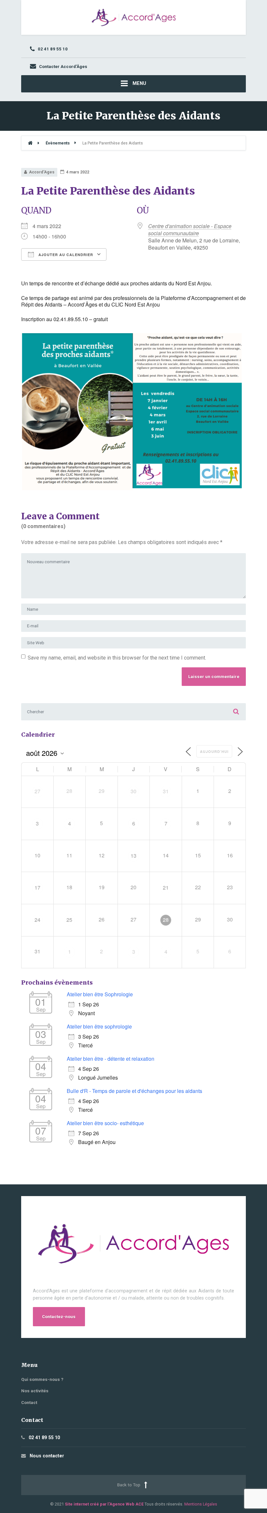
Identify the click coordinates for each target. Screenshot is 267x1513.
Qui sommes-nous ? (42, 1379)
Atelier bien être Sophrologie (100, 994)
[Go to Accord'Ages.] (30, 143)
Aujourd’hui (214, 751)
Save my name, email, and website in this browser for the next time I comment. (117, 658)
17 (37, 887)
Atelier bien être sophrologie (99, 1026)
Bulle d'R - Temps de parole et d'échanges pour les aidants (134, 1091)
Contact (29, 1402)
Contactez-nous (59, 1316)
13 (133, 855)
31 (166, 791)
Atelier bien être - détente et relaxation (110, 1058)
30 (133, 791)
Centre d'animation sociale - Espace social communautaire (190, 229)
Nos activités (35, 1390)
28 (166, 919)
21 (166, 887)
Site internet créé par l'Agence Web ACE (104, 1504)
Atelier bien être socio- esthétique (105, 1123)
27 (37, 791)
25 (69, 919)
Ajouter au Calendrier (65, 254)
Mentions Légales (200, 1504)
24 (37, 919)
